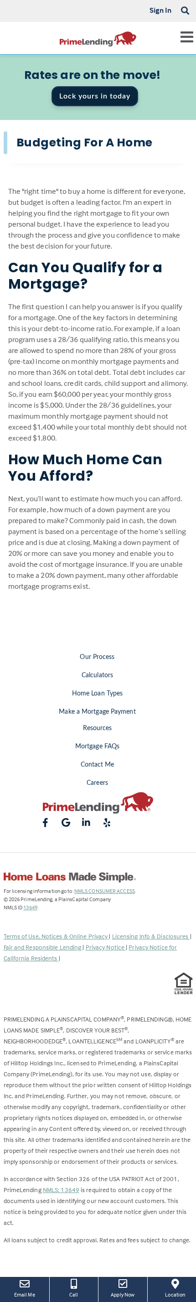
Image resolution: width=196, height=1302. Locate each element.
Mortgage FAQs (97, 746)
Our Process (97, 657)
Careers (97, 783)
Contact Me (97, 765)
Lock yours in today (94, 96)
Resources (97, 728)
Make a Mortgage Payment (97, 712)
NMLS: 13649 (61, 1189)
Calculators (97, 675)
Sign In (161, 10)
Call (73, 1294)
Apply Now (125, 1294)
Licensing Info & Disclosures (151, 936)
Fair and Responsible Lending (43, 947)
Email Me (24, 1294)
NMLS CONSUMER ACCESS (104, 890)
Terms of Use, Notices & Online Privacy (56, 936)
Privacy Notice (106, 947)
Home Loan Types (97, 693)
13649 (30, 907)
